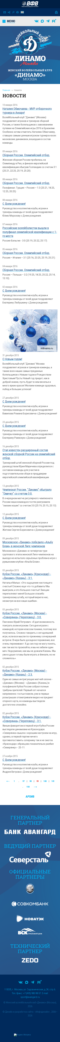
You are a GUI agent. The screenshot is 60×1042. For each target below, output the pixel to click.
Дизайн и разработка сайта (19, 1011)
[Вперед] (35, 787)
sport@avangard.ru (30, 997)
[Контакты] (5, 12)
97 (23, 781)
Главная (6, 90)
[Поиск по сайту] (13, 12)
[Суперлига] (30, 4)
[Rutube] (54, 21)
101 (53, 781)
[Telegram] (48, 21)
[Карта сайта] (9, 12)
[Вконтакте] (36, 21)
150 (28, 787)
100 (45, 781)
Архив (30, 796)
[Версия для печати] (17, 12)
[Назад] (8, 781)
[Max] (42, 21)
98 (31, 781)
